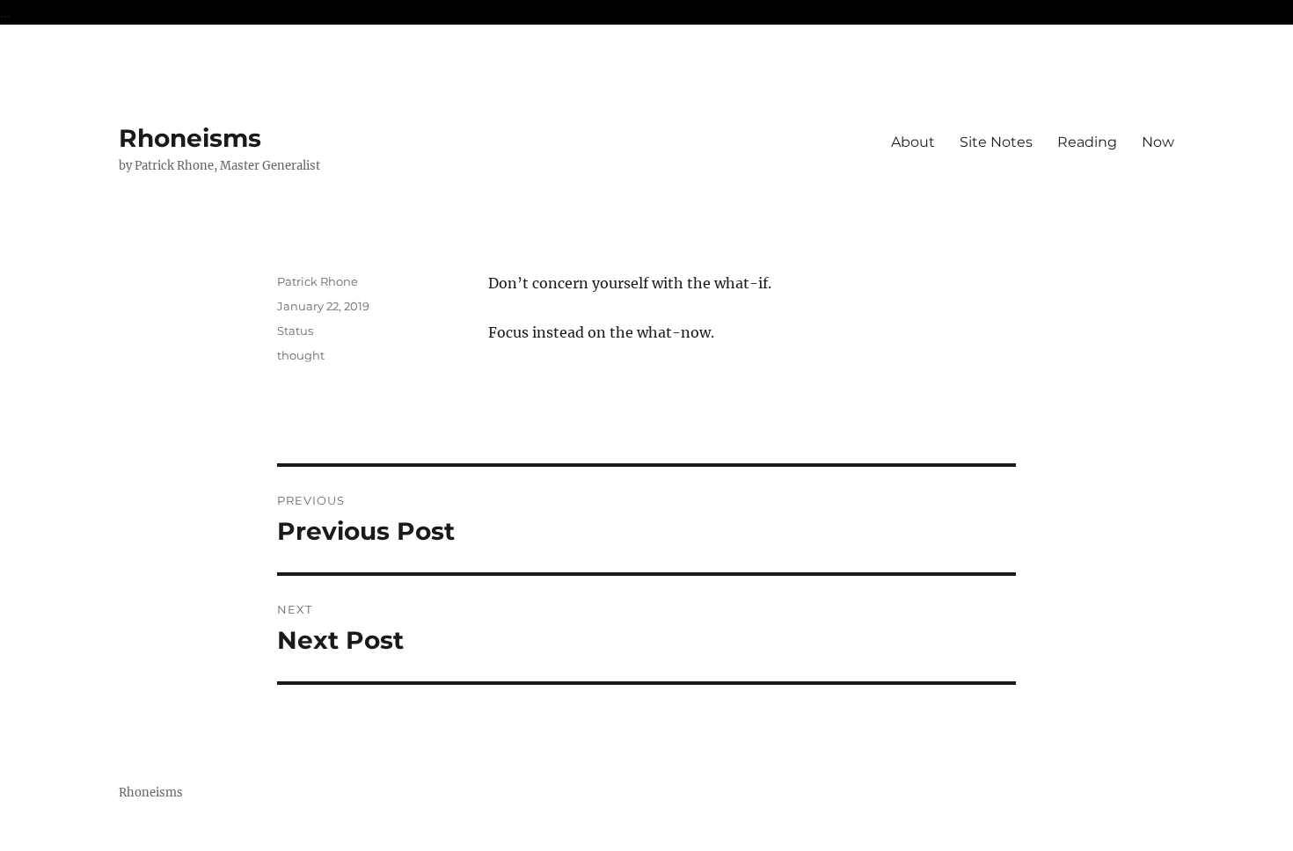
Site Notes (996, 142)
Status (295, 331)
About (913, 142)
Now (1158, 142)
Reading (1087, 142)
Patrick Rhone (317, 281)
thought (301, 355)
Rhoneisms (190, 138)
